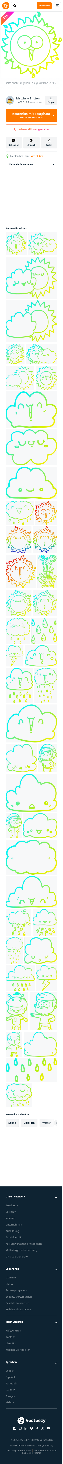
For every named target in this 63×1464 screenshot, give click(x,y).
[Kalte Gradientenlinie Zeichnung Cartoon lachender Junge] (42, 1302)
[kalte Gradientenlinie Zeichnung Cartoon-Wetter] (31, 347)
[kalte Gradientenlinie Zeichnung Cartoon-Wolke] (17, 859)
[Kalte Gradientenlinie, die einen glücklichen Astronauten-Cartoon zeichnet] (14, 1029)
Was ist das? (37, 156)
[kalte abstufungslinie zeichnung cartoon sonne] (15, 380)
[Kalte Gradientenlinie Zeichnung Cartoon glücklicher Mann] (19, 1309)
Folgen (51, 102)
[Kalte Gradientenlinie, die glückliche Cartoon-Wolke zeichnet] (20, 587)
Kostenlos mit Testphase (31, 115)
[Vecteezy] (5, 5)
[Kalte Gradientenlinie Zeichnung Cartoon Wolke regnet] (18, 1152)
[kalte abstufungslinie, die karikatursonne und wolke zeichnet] (20, 270)
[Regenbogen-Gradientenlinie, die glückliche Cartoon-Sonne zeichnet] (42, 613)
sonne (12, 1420)
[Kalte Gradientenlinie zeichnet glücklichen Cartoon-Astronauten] (15, 962)
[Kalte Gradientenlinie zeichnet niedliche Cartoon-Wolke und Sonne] (21, 402)
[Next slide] (49, 1420)
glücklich (29, 1420)
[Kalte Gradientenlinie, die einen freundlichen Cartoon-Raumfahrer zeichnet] (39, 1270)
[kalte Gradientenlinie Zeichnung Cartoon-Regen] (31, 1368)
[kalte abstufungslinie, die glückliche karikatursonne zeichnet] (16, 245)
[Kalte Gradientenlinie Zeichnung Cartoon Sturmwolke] (42, 765)
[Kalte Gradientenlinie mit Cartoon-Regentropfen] (18, 768)
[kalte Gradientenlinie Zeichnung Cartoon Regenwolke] (40, 1180)
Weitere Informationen (21, 166)
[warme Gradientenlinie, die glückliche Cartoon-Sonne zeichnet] (17, 612)
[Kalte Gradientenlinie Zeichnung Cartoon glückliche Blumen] (15, 708)
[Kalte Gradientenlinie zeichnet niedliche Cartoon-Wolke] (31, 483)
